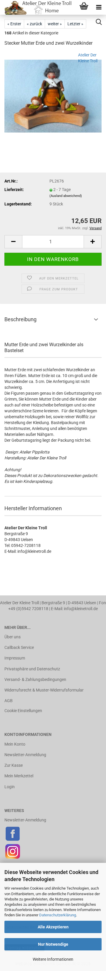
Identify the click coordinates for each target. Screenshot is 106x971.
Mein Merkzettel (18, 776)
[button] (13, 241)
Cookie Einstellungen (23, 710)
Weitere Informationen (53, 959)
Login (9, 786)
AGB (8, 700)
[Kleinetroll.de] (36, 7)
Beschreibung (20, 319)
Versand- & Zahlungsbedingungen (35, 679)
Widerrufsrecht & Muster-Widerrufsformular (44, 690)
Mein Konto (14, 744)
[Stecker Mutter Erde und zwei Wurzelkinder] (53, 95)
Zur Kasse (13, 765)
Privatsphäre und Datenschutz (32, 669)
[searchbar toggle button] (98, 22)
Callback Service (19, 647)
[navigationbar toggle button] (98, 7)
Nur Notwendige (53, 944)
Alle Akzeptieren (53, 927)
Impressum (14, 658)
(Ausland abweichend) (65, 196)
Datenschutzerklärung (57, 915)
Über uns (12, 637)
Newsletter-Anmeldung (25, 754)
